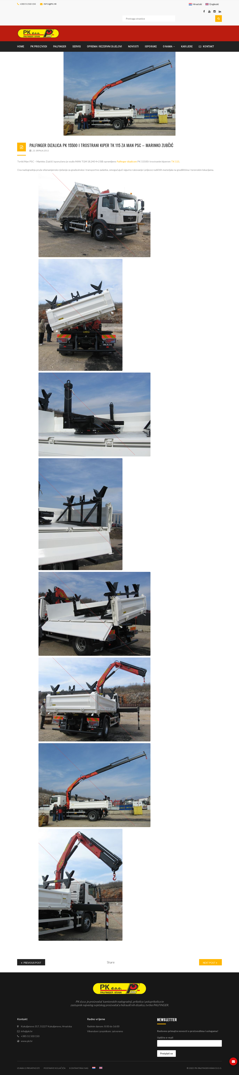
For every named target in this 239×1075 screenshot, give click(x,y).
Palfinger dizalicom (127, 161)
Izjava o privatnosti (28, 1068)
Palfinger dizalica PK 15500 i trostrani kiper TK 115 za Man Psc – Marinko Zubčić (101, 145)
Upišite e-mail (165, 1037)
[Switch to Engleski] (100, 1068)
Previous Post (32, 962)
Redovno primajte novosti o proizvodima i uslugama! (187, 1031)
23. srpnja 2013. (40, 150)
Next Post (209, 962)
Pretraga (218, 18)
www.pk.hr (27, 1041)
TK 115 (175, 161)
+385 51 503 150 (28, 4)
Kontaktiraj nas (78, 1068)
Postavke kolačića (55, 1068)
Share (111, 962)
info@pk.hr (50, 4)
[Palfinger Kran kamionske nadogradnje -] (38, 33)
